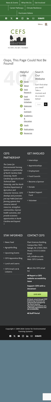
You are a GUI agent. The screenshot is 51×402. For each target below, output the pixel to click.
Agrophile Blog (11, 247)
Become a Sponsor (36, 181)
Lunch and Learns (12, 263)
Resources (28, 133)
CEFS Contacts (37, 259)
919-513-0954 (39, 251)
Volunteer (33, 200)
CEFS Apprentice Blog (13, 258)
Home (26, 82)
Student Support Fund (35, 193)
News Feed (9, 242)
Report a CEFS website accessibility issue (36, 278)
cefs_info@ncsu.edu (35, 256)
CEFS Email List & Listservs (12, 270)
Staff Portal (34, 313)
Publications (29, 129)
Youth (26, 125)
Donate (32, 187)
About (26, 86)
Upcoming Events (12, 253)
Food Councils (34, 176)
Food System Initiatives (28, 99)
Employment (34, 171)
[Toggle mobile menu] (46, 24)
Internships (33, 160)
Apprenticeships (35, 165)
